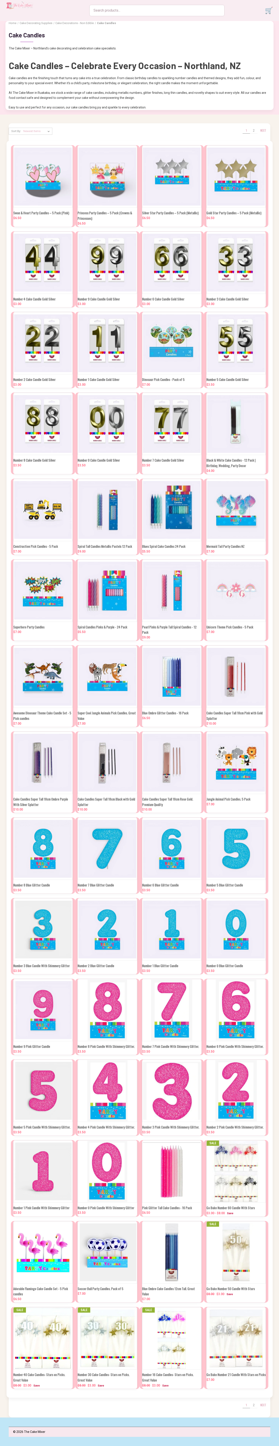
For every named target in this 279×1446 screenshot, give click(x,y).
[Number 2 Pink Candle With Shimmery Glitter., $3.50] (236, 1091)
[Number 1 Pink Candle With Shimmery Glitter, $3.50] (43, 1171)
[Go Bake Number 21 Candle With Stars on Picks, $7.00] (236, 1338)
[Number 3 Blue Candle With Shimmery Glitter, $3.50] (43, 929)
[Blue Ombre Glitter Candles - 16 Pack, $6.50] (172, 676)
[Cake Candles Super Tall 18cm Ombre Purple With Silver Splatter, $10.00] (43, 763)
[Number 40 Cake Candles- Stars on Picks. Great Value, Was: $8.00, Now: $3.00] (43, 1338)
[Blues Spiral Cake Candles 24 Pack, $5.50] (172, 510)
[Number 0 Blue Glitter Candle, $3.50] (236, 929)
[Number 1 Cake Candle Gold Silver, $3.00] (107, 343)
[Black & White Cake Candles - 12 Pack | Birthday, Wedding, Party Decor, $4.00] (236, 424)
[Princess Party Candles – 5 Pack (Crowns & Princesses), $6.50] (107, 176)
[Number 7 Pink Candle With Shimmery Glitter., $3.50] (172, 1010)
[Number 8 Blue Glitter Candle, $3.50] (43, 848)
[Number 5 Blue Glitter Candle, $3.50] (236, 848)
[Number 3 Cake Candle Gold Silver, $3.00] (236, 262)
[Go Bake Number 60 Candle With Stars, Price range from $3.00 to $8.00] (236, 1171)
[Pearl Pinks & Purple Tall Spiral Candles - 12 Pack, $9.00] (172, 590)
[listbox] (37, 131)
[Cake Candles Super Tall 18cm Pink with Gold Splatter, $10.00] (236, 676)
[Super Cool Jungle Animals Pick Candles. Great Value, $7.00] (107, 676)
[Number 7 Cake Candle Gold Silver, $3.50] (172, 424)
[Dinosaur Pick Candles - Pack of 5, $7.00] (172, 343)
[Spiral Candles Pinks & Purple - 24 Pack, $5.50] (107, 590)
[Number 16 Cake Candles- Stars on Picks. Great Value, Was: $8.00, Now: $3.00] (172, 1338)
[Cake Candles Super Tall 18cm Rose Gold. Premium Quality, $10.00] (172, 763)
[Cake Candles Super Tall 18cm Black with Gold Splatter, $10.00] (107, 763)
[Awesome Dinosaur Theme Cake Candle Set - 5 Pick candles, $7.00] (43, 676)
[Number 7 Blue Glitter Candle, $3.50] (107, 848)
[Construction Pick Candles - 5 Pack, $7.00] (43, 510)
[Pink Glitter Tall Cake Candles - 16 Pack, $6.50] (172, 1171)
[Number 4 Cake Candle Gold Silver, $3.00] (43, 262)
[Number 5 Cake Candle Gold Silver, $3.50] (236, 343)
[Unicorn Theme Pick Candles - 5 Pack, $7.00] (236, 590)
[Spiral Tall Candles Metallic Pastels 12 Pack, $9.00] (107, 510)
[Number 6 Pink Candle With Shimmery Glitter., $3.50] (236, 1010)
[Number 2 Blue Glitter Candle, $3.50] (107, 929)
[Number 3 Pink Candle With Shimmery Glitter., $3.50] (172, 1091)
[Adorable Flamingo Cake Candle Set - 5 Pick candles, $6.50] (43, 1252)
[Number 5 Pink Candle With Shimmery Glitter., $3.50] (43, 1091)
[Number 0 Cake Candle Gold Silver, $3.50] (107, 424)
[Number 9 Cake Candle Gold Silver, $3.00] (107, 262)
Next (263, 130)
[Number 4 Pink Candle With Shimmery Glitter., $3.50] (107, 1091)
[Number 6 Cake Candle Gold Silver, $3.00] (172, 262)
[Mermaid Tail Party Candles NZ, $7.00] (236, 510)
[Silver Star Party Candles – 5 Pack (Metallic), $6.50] (172, 176)
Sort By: (16, 131)
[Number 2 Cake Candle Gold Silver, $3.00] (43, 343)
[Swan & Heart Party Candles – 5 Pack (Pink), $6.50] (43, 176)
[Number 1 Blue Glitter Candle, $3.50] (172, 929)
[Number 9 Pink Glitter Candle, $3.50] (43, 1010)
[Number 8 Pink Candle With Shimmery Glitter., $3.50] (107, 1010)
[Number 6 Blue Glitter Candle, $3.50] (172, 848)
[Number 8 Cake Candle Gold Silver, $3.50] (43, 424)
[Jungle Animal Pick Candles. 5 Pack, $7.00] (236, 763)
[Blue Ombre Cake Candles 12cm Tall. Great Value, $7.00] (172, 1252)
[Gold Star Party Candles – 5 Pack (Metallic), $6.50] (236, 176)
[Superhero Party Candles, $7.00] (43, 590)
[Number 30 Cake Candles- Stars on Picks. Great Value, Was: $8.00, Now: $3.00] (107, 1338)
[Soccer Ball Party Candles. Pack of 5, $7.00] (107, 1252)
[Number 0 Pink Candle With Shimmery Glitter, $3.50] (107, 1171)
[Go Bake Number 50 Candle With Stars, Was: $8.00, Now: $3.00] (236, 1252)
